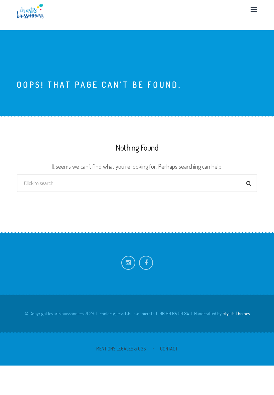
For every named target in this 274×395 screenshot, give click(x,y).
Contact (169, 348)
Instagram (128, 263)
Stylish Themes (236, 313)
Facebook (146, 263)
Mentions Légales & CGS (121, 348)
